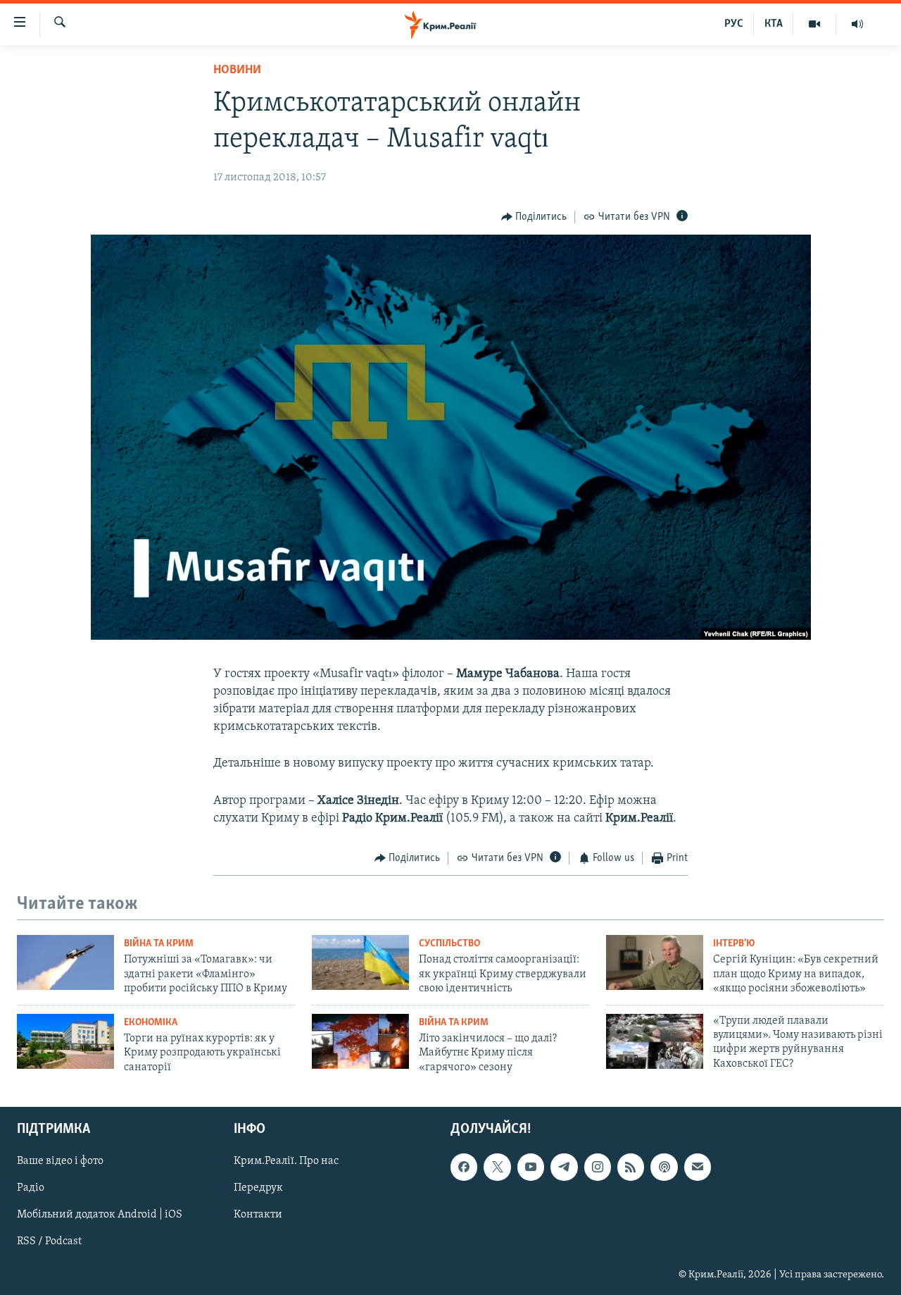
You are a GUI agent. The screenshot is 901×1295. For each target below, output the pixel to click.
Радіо (30, 1188)
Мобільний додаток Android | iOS (99, 1214)
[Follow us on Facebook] (463, 1166)
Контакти (258, 1214)
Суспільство (449, 943)
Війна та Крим (159, 943)
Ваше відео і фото (60, 1161)
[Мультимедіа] (814, 24)
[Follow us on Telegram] (563, 1166)
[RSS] (630, 1166)
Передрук (258, 1188)
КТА (773, 24)
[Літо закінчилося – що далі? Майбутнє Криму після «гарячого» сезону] (360, 1041)
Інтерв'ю (734, 943)
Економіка (150, 1022)
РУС (733, 24)
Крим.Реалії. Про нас (286, 1161)
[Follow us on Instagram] (597, 1166)
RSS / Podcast (49, 1242)
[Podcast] (663, 1166)
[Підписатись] (697, 1166)
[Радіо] (857, 24)
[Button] (534, 217)
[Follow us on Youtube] (530, 1166)
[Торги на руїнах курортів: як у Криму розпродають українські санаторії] (65, 1041)
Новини (237, 70)
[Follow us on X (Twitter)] (497, 1166)
